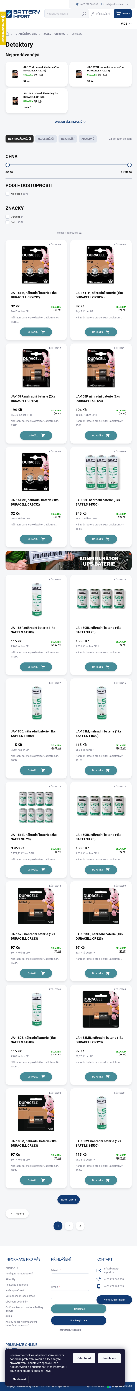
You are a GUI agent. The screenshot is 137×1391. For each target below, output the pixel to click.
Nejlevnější (46, 138)
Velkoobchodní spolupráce (20, 1296)
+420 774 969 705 (114, 1286)
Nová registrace (78, 1320)
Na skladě (19, 193)
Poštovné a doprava (17, 1284)
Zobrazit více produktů (68, 122)
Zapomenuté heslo (70, 1330)
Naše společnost (15, 1290)
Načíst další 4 (68, 1199)
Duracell (17, 216)
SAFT (16, 222)
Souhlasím (109, 1358)
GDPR (9, 1316)
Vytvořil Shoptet (95, 1386)
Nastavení (19, 1379)
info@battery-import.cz (111, 1270)
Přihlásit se (79, 1308)
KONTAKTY (12, 1267)
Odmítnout (84, 1358)
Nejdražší (67, 138)
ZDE (48, 1371)
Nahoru (20, 1213)
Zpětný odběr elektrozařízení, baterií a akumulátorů (21, 1323)
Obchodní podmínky (17, 1301)
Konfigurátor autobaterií (19, 1273)
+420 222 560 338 (114, 1279)
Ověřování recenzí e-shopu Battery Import (24, 1309)
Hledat (84, 13)
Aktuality (10, 1279)
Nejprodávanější (19, 138)
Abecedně (88, 138)
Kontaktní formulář (114, 1299)
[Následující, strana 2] (69, 1225)
